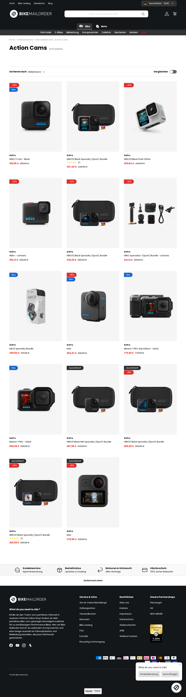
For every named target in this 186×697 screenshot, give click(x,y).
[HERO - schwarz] (35, 213)
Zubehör (106, 32)
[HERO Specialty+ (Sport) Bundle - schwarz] (150, 213)
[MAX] (93, 306)
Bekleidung (72, 32)
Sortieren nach (18, 71)
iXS (151, 608)
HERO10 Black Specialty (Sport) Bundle (29, 534)
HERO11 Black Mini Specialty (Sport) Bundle (89, 441)
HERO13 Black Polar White (137, 159)
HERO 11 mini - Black (19, 159)
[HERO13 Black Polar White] (150, 116)
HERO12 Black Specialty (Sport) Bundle (87, 255)
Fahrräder (45, 32)
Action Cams (61, 39)
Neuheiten (120, 32)
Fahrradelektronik (44, 39)
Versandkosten (87, 613)
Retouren (84, 619)
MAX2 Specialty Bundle (21, 348)
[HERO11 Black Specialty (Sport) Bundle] (150, 399)
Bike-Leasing (24, 3)
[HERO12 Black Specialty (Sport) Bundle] (93, 213)
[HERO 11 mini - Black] (35, 116)
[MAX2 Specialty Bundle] (35, 306)
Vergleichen (161, 71)
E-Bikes (59, 32)
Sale (143, 32)
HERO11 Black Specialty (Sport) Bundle (144, 441)
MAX (69, 348)
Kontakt (83, 636)
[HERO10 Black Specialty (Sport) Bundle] (35, 492)
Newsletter (39, 3)
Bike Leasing (85, 624)
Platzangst (156, 602)
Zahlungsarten (87, 608)
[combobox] (106, 13)
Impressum (126, 613)
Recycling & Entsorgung (92, 641)
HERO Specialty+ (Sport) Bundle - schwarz (146, 255)
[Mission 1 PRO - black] (35, 399)
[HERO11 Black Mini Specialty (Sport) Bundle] (93, 399)
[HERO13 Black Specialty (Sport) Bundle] (93, 116)
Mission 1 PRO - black (20, 441)
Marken (133, 32)
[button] (175, 14)
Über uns (124, 602)
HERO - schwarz (17, 255)
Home (12, 39)
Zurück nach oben (93, 580)
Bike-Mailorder (22, 675)
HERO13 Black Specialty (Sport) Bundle (87, 159)
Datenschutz (127, 619)
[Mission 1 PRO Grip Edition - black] (150, 306)
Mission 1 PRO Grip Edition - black (141, 348)
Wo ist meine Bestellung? (93, 602)
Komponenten (90, 32)
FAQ (81, 630)
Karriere (124, 608)
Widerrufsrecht (128, 624)
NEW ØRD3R (156, 613)
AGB (122, 630)
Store (12, 3)
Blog (50, 3)
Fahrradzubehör (25, 39)
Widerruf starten (128, 636)
